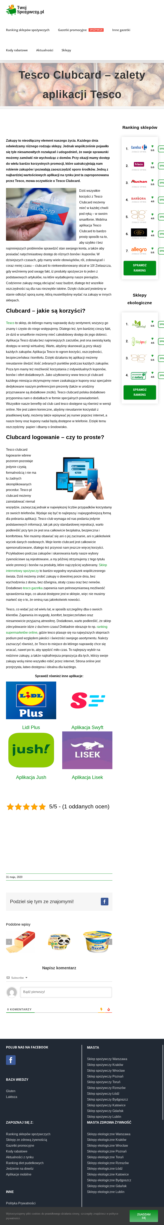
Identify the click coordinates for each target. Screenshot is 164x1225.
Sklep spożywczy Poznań (105, 1076)
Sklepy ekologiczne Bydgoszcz (109, 1180)
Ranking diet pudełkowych (25, 1163)
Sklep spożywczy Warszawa (107, 1059)
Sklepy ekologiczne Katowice (108, 1174)
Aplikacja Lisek (87, 777)
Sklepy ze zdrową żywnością (26, 1139)
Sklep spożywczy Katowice (106, 1105)
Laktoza (11, 1097)
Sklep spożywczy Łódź (103, 1093)
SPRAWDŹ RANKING (140, 268)
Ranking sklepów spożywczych (28, 1134)
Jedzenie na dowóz (20, 1168)
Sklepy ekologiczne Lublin (105, 1192)
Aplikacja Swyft (87, 727)
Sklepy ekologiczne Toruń (105, 1157)
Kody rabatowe (16, 1151)
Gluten (10, 1091)
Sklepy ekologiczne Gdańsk (107, 1186)
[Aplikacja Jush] (31, 750)
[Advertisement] (79, 125)
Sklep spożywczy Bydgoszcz (107, 1099)
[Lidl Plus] (31, 700)
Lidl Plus (31, 727)
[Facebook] (11, 1060)
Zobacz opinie (139, 152)
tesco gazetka (33, 588)
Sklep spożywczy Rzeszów (106, 1088)
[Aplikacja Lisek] (87, 750)
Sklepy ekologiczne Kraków (106, 1139)
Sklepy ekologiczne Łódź (105, 1168)
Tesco (10, 323)
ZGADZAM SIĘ (144, 1216)
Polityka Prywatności (21, 1203)
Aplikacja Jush (31, 777)
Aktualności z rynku (20, 1157)
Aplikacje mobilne (18, 1174)
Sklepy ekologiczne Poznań (107, 1151)
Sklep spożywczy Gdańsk (105, 1111)
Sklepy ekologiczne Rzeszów (108, 1163)
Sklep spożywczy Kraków (105, 1064)
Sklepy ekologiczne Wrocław (107, 1145)
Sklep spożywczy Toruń (103, 1082)
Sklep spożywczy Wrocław (106, 1070)
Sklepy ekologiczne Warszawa (108, 1134)
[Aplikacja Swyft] (87, 700)
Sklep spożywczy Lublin (104, 1116)
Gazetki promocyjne (20, 1145)
